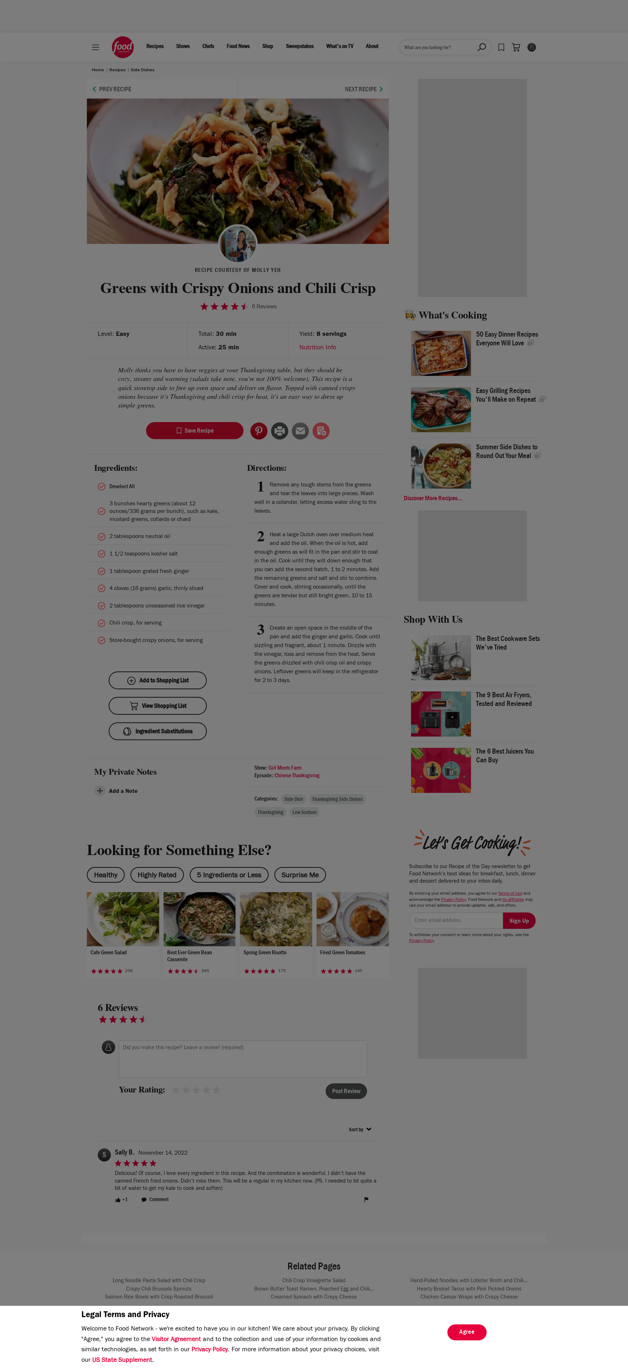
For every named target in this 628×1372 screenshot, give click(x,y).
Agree (467, 1332)
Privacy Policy (210, 1350)
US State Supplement (122, 1360)
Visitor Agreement (176, 1340)
